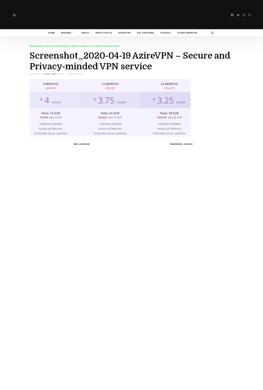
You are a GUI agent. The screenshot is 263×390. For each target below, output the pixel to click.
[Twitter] (238, 14)
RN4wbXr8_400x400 (181, 144)
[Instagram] (244, 14)
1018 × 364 (50, 73)
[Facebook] (232, 14)
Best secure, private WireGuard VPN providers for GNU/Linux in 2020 (74, 46)
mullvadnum (81, 144)
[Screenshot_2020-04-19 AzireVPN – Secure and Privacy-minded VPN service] (110, 107)
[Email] (249, 14)
